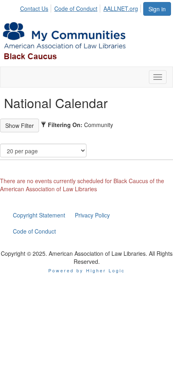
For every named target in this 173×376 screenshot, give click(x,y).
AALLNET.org (120, 8)
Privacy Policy (92, 215)
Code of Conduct (75, 8)
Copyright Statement (39, 215)
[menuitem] (36, 7)
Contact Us (34, 8)
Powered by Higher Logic (86, 270)
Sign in (157, 9)
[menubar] (81, 7)
